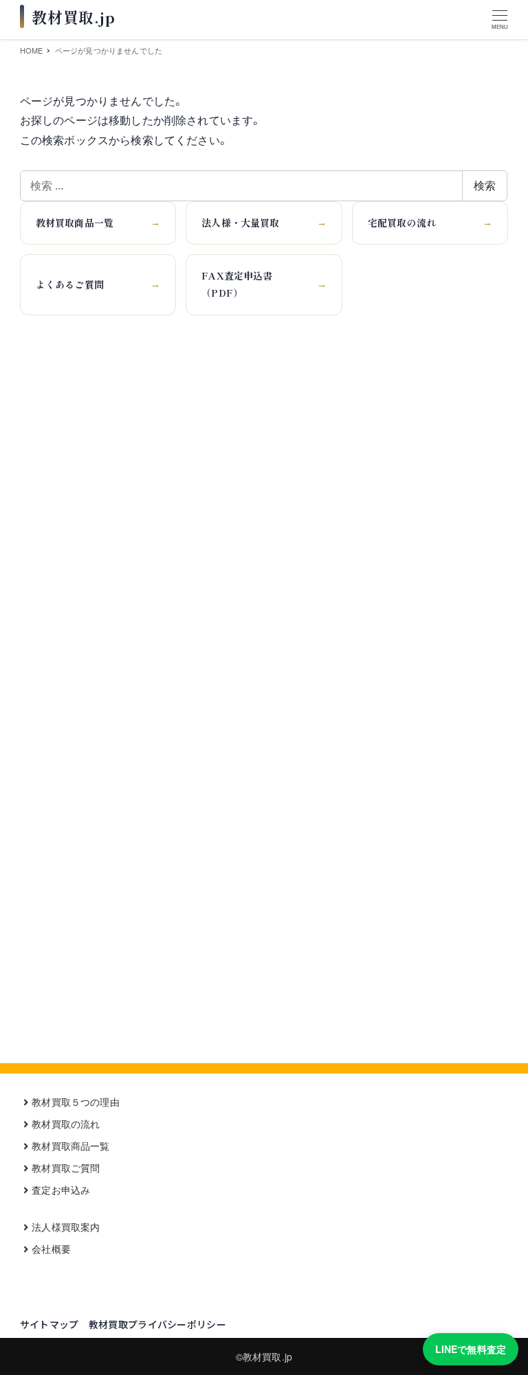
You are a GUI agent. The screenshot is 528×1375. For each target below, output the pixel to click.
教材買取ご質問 (66, 1167)
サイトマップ (49, 1324)
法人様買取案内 (66, 1227)
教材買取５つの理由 (75, 1102)
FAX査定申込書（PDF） (263, 284)
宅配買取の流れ (430, 222)
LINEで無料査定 (470, 1349)
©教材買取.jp (264, 1356)
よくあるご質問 (98, 284)
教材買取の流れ (66, 1123)
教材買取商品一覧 (98, 222)
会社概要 (51, 1248)
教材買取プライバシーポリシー (157, 1324)
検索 (485, 185)
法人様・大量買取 (263, 222)
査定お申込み (61, 1189)
